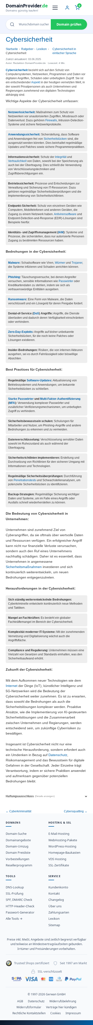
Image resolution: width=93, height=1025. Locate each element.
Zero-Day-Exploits (20, 332)
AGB (20, 1001)
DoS (36, 313)
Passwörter (66, 281)
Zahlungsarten (58, 912)
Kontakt (54, 893)
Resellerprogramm (19, 865)
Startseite (12, 49)
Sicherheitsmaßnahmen (24, 567)
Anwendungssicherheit (23, 134)
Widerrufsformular (28, 1007)
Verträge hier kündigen (61, 1007)
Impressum (73, 1013)
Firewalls (51, 120)
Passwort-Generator (20, 912)
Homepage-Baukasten (64, 852)
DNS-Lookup (15, 887)
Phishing (14, 277)
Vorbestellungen (17, 859)
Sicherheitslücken (55, 138)
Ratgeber (27, 49)
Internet (11, 686)
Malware (14, 262)
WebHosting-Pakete (62, 840)
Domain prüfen (69, 24)
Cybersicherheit (17, 70)
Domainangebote (18, 840)
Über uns (55, 906)
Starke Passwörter (21, 399)
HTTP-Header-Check (20, 906)
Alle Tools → (14, 918)
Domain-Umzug (17, 846)
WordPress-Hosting (62, 846)
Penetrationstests (25, 480)
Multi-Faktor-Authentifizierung (60, 399)
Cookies (55, 1013)
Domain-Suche (16, 833)
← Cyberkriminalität (18, 811)
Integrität (60, 157)
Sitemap (54, 925)
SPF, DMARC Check (19, 899)
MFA (12, 403)
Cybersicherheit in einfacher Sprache (64, 51)
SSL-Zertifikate (58, 865)
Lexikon (41, 49)
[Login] (67, 7)
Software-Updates (39, 380)
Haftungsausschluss (30, 796)
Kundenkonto (58, 887)
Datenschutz (57, 755)
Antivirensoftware (65, 214)
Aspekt (35, 82)
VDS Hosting (57, 859)
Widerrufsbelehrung (62, 1001)
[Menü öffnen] (55, 7)
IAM (60, 232)
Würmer (60, 262)
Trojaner (77, 262)
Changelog (56, 899)
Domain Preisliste (18, 852)
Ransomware (17, 299)
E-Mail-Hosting (58, 833)
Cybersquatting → (75, 811)
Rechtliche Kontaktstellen (29, 1013)
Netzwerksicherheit (21, 112)
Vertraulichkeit (17, 161)
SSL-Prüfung (14, 893)
